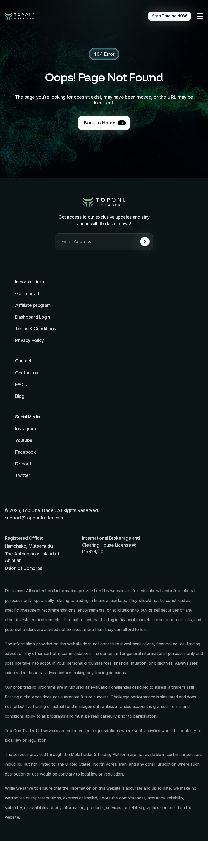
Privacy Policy (29, 340)
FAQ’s (21, 384)
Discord (23, 463)
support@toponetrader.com (34, 517)
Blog (19, 396)
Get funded (27, 293)
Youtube (23, 440)
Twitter (22, 475)
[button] (200, 16)
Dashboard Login (32, 317)
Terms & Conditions (35, 328)
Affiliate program (32, 305)
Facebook (25, 452)
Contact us (26, 372)
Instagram (25, 428)
